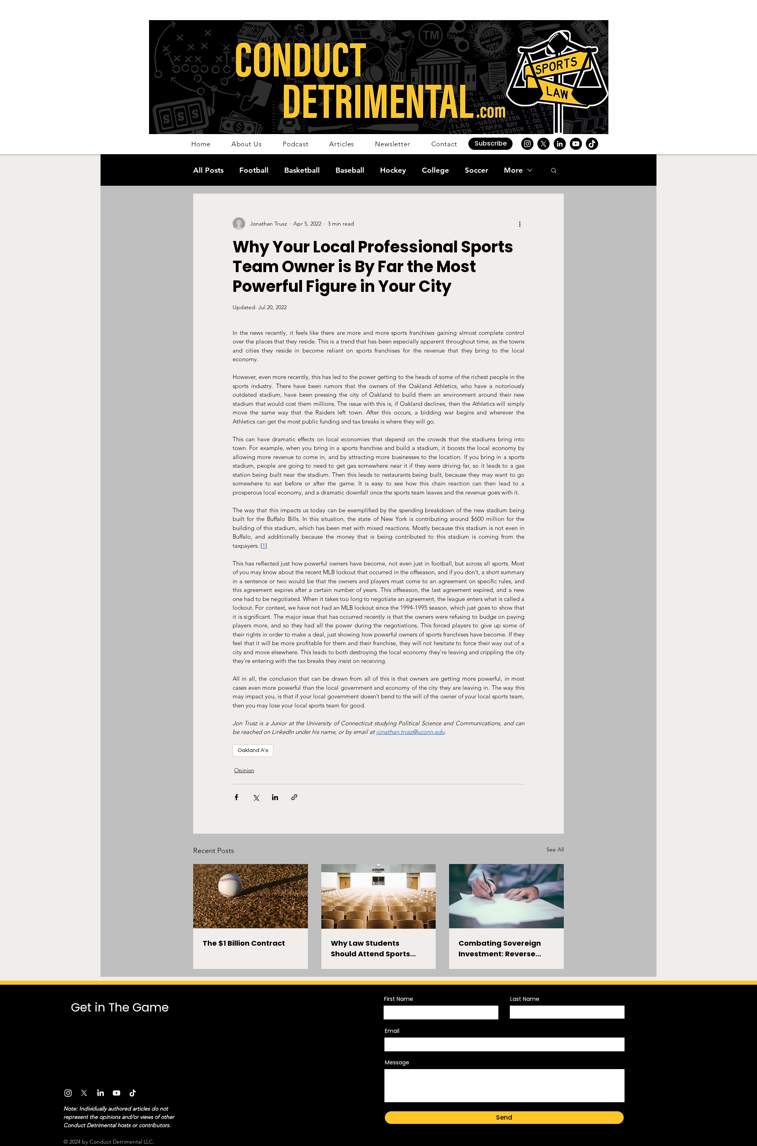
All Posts (208, 170)
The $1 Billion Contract (244, 943)
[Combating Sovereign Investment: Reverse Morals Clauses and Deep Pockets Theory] (506, 896)
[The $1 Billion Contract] (250, 896)
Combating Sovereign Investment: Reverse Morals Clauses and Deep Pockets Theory (506, 948)
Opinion (244, 770)
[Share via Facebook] (236, 797)
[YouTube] (576, 144)
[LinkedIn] (560, 144)
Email (392, 1031)
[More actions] (519, 223)
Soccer (476, 170)
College (435, 170)
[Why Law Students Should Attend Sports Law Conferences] (378, 896)
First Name (398, 999)
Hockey (393, 170)
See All (555, 849)
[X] (543, 144)
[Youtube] (116, 1093)
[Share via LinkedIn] (275, 797)
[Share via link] (294, 797)
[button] (490, 144)
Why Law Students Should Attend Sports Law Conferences (370, 948)
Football (253, 170)
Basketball (302, 170)
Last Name (524, 999)
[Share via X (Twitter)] (255, 797)
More (513, 170)
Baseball (350, 170)
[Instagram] (527, 144)
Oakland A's (253, 750)
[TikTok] (592, 144)
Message (397, 1062)
